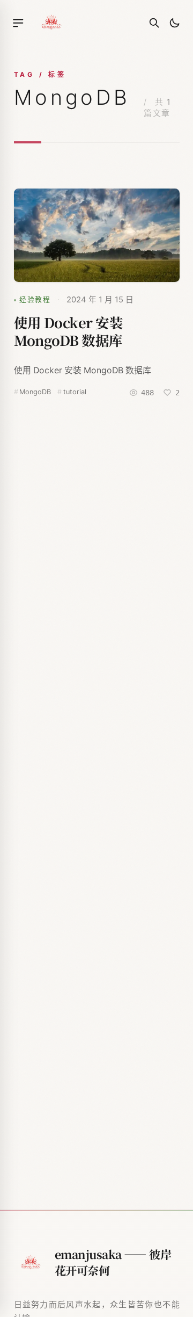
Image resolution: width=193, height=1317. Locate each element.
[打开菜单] (18, 23)
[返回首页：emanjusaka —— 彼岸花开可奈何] (51, 22)
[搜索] (154, 23)
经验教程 (34, 299)
